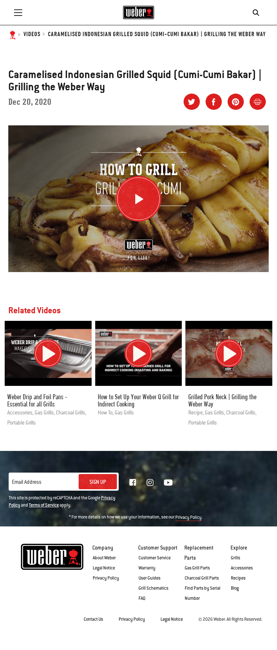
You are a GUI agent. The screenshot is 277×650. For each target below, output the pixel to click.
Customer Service (154, 558)
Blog (235, 588)
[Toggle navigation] (18, 12)
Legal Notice (104, 568)
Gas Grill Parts (197, 568)
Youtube (168, 482)
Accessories (242, 568)
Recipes (238, 578)
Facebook (132, 482)
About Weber (104, 558)
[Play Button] (138, 199)
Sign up (97, 482)
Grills (235, 558)
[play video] (48, 353)
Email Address (26, 482)
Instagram (150, 482)
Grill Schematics (153, 588)
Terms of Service (44, 505)
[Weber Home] (138, 12)
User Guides (149, 578)
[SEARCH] (258, 12)
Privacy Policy (188, 517)
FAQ (141, 598)
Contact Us (93, 619)
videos (31, 34)
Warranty (146, 568)
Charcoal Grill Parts (202, 578)
